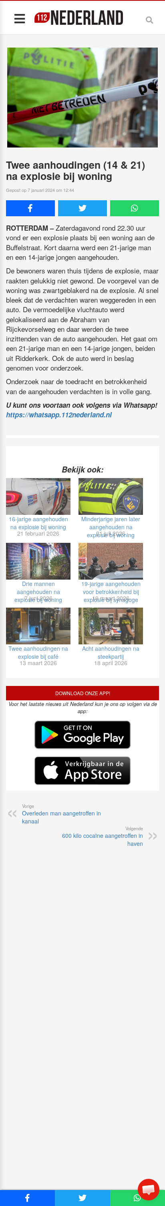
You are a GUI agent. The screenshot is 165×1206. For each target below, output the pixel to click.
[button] (148, 1189)
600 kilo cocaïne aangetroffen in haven (102, 836)
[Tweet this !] (82, 208)
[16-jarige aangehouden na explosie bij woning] (38, 496)
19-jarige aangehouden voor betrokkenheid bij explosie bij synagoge (111, 592)
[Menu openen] (19, 18)
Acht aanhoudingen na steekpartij (110, 652)
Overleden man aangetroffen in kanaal (61, 814)
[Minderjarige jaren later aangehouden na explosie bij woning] (110, 496)
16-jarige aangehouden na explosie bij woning (38, 523)
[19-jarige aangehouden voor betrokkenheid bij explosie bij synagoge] (110, 561)
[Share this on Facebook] (30, 208)
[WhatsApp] (134, 208)
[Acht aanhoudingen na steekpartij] (110, 626)
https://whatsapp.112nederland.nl (59, 414)
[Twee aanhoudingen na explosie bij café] (38, 626)
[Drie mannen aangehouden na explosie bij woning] (38, 561)
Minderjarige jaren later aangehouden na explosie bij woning (110, 527)
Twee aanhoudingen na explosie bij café (38, 652)
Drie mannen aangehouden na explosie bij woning (38, 592)
